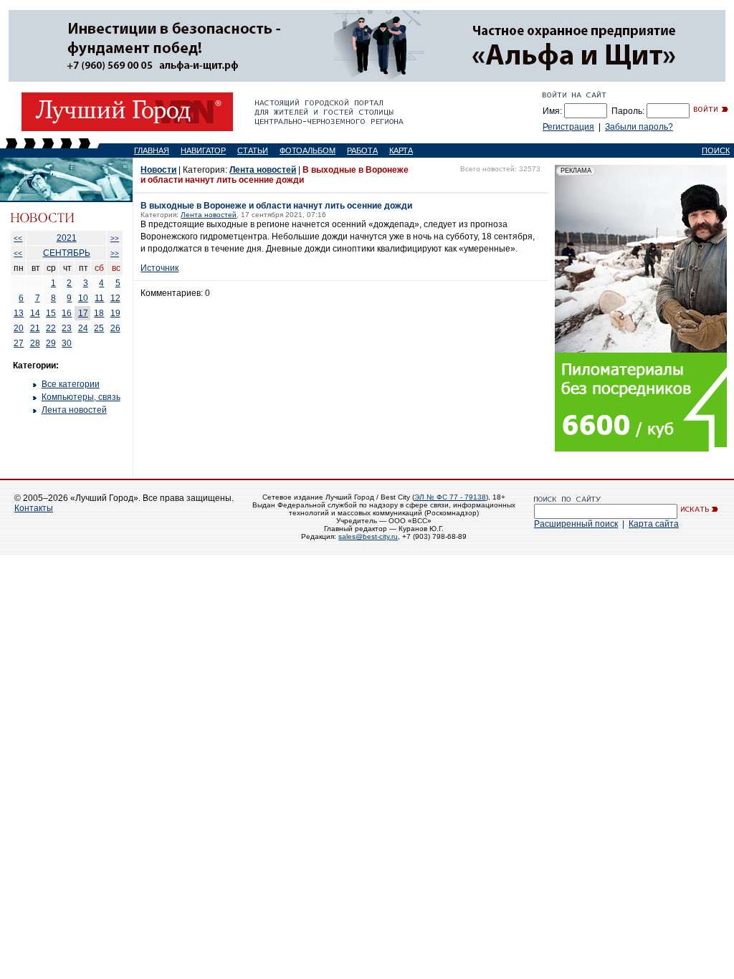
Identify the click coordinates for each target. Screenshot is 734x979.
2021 (67, 238)
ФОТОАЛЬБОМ (307, 150)
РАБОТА (362, 150)
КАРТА (401, 150)
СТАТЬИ (252, 150)
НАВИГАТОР (203, 150)
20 (19, 328)
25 (99, 328)
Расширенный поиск (576, 524)
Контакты (33, 508)
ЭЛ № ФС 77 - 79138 (450, 497)
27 (19, 343)
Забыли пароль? (639, 127)
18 (99, 313)
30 (67, 343)
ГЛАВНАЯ (151, 150)
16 (67, 313)
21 (35, 328)
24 (83, 328)
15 (51, 313)
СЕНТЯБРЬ (66, 253)
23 (67, 328)
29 (51, 343)
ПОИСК (716, 150)
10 (83, 298)
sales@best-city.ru (368, 536)
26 (115, 328)
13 (19, 313)
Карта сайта (654, 524)
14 (35, 313)
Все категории (71, 384)
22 (51, 328)
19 (115, 313)
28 (35, 343)
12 (115, 298)
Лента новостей (74, 410)
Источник (159, 268)
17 (83, 313)
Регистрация (568, 127)
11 (99, 298)
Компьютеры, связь (81, 397)
